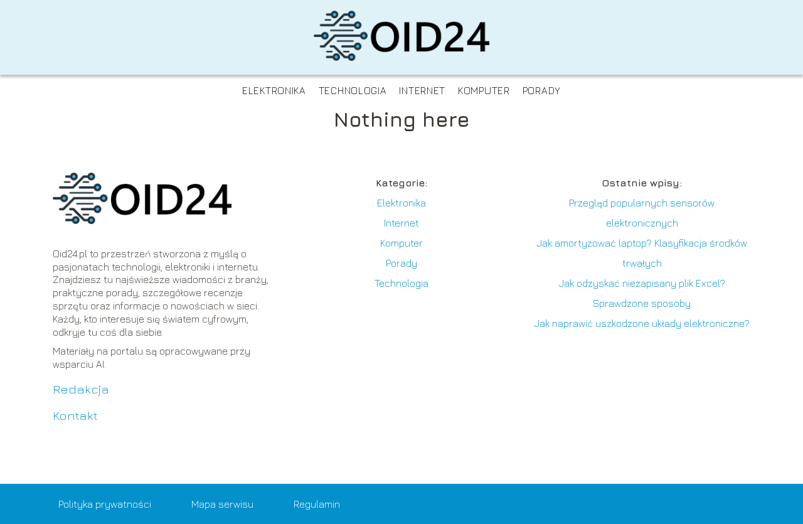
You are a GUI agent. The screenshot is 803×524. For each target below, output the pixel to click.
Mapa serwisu (222, 504)
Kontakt (75, 415)
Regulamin (317, 504)
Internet (422, 90)
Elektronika (274, 90)
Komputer (484, 90)
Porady (542, 90)
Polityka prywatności (104, 504)
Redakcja (81, 389)
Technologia (353, 90)
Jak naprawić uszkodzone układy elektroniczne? (642, 323)
